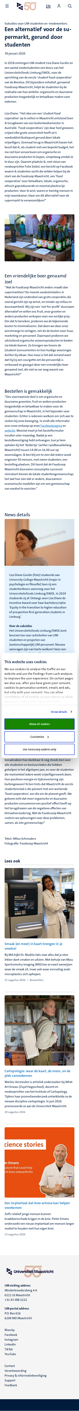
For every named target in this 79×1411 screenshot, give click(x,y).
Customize (37, 737)
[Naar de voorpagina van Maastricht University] (26, 6)
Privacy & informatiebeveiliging (26, 1376)
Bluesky (10, 1330)
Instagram (11, 1340)
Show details (59, 712)
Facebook (11, 1335)
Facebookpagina (51, 426)
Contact (10, 1366)
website (10, 431)
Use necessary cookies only (39, 749)
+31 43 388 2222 (16, 1300)
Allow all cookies (39, 724)
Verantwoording (15, 1371)
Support (10, 1380)
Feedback (11, 1385)
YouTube (10, 1354)
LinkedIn (10, 1344)
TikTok (9, 1349)
